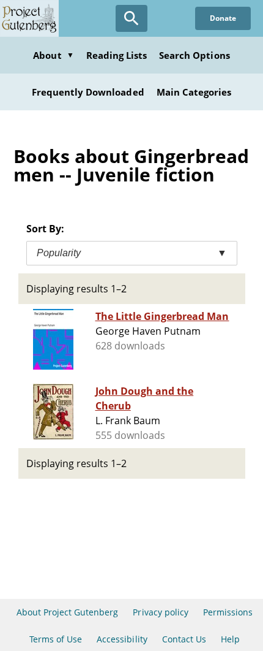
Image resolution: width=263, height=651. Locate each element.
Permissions (228, 612)
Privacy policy (160, 612)
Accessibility (122, 639)
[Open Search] (131, 18)
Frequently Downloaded (88, 92)
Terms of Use (55, 639)
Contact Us (184, 639)
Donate (223, 18)
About (53, 55)
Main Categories (194, 92)
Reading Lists (116, 55)
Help (230, 639)
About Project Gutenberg (68, 612)
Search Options (194, 55)
